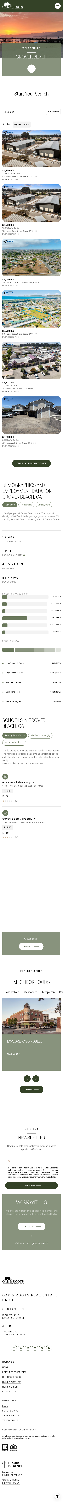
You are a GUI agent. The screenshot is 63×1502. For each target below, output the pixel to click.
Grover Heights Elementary (17, 819)
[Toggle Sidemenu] (58, 6)
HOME (5, 1367)
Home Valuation (11, 1382)
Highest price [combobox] (20, 124)
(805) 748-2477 (40, 1244)
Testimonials (10, 1420)
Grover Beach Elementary (16, 782)
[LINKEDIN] (28, 1348)
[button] (11, 992)
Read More (12, 1054)
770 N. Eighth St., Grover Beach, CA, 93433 (23, 822)
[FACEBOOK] (14, 1348)
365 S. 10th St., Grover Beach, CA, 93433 (22, 786)
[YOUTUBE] (35, 1348)
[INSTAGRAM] (21, 1348)
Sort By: (6, 124)
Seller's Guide (10, 1415)
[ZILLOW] (49, 1348)
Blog (5, 1406)
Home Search (10, 1387)
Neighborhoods (11, 1377)
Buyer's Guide (10, 1411)
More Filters (53, 112)
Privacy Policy (50, 1177)
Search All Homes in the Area (31, 463)
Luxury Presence (12, 1475)
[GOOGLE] (42, 1348)
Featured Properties (14, 1372)
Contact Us (9, 1391)
